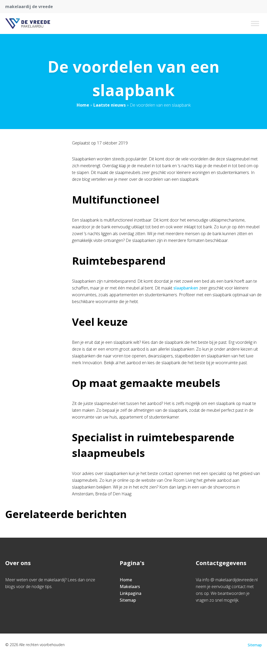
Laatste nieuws (109, 105)
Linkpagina (130, 593)
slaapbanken (185, 288)
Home (83, 105)
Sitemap (128, 600)
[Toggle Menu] (255, 23)
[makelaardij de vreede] (27, 23)
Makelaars (130, 586)
